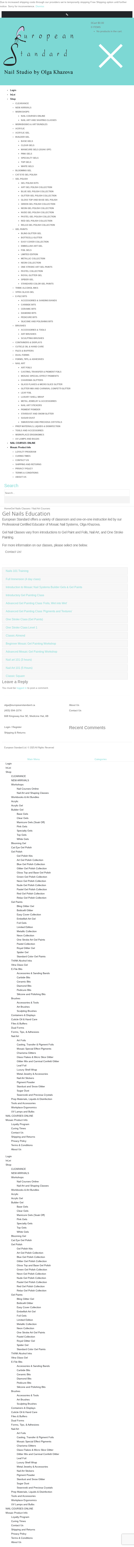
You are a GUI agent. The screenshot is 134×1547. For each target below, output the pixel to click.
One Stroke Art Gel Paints (36, 267)
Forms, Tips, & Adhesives (29, 359)
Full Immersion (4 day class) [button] (23, 579)
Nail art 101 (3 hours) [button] (19, 659)
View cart (107, 27)
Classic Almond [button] (15, 635)
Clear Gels (27, 145)
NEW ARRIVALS (23, 107)
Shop (13, 99)
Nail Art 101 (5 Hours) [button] (19, 667)
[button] (67, 14)
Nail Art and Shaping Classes (39, 120)
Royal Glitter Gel (31, 275)
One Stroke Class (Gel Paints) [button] (24, 619)
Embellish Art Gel (32, 246)
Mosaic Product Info (20, 447)
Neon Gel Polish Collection (37, 208)
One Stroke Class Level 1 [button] (21, 627)
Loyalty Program (25, 452)
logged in (22, 687)
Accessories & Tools (33, 330)
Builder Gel (22, 137)
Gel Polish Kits (30, 183)
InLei (8, 767)
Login (9, 763)
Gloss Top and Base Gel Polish (39, 200)
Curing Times (23, 456)
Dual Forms (22, 355)
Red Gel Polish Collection (36, 221)
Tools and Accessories (29, 430)
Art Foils (26, 367)
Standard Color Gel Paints (37, 284)
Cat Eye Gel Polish (26, 175)
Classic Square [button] (15, 675)
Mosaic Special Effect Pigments (40, 376)
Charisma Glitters (32, 380)
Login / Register (13, 727)
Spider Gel (27, 279)
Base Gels (27, 141)
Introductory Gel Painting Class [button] (25, 595)
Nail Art (20, 363)
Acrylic (20, 128)
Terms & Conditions (26, 473)
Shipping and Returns (28, 464)
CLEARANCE (22, 103)
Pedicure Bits (29, 317)
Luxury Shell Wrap (32, 397)
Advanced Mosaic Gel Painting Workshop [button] (31, 651)
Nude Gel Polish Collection (37, 212)
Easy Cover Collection (35, 242)
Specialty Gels (30, 158)
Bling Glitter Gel (31, 233)
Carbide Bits (28, 304)
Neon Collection (31, 263)
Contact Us (22, 460)
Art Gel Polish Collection (36, 187)
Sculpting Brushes (32, 338)
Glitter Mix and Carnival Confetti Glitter (45, 388)
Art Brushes (28, 334)
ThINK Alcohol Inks (26, 288)
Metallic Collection (33, 258)
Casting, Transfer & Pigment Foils (41, 372)
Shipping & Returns (14, 732)
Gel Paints (21, 229)
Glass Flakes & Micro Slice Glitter (41, 384)
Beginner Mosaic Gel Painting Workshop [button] (31, 643)
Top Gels (26, 162)
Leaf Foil (26, 393)
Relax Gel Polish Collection (38, 225)
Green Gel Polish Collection (38, 204)
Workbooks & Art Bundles (31, 124)
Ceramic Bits (28, 309)
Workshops (22, 112)
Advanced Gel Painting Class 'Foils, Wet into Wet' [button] (36, 603)
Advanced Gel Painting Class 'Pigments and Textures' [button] (39, 611)
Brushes (20, 325)
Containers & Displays (28, 342)
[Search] (5, 499)
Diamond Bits (28, 313)
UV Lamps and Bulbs (22, 1111)
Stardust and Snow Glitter (37, 414)
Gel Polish (21, 179)
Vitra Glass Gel (24, 292)
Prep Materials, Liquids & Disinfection (37, 426)
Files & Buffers (24, 351)
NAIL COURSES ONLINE (19, 1115)
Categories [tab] (101, 759)
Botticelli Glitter (31, 237)
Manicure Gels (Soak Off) (36, 149)
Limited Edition (29, 254)
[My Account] (109, 78)
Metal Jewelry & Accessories (39, 401)
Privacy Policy (24, 468)
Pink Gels (26, 154)
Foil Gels (26, 250)
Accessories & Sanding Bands (39, 300)
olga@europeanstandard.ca (19, 705)
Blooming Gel (23, 170)
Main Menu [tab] (33, 759)
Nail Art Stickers (31, 405)
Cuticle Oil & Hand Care (29, 346)
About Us (20, 477)
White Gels (27, 166)
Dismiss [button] (40, 6)
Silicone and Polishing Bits (37, 321)
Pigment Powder (30, 409)
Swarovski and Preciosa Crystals (41, 422)
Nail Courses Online (33, 116)
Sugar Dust (28, 418)
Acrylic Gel (22, 133)
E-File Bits (21, 296)
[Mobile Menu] (111, 82)
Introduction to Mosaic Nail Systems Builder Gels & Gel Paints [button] (44, 587)
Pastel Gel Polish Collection (38, 216)
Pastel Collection (32, 271)
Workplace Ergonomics (29, 434)
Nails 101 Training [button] (17, 570)
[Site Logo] (38, 52)
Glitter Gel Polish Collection (39, 195)
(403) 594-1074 (12, 710)
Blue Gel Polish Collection (37, 191)
